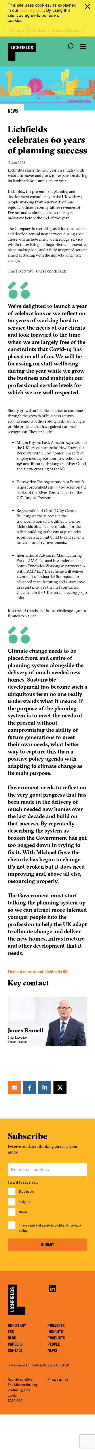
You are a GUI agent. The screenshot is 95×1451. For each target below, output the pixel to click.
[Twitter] (60, 1088)
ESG (11, 1332)
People (54, 1344)
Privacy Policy (66, 30)
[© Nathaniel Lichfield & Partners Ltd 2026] (22, 52)
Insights (24, 1202)
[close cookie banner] (88, 7)
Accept (17, 30)
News (23, 1212)
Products (56, 1338)
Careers (15, 1344)
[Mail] (14, 1088)
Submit (47, 1245)
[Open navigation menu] (82, 46)
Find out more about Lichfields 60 (38, 971)
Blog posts (26, 1191)
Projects (56, 1325)
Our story (17, 1325)
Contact (15, 1350)
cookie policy (31, 10)
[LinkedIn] (44, 1088)
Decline (38, 30)
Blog (12, 1338)
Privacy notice (58, 1379)
